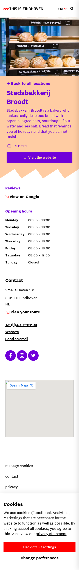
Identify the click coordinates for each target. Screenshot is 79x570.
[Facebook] (10, 355)
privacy (11, 487)
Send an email (16, 338)
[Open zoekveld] (71, 8)
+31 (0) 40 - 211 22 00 (21, 324)
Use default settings (39, 547)
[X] (33, 355)
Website (12, 331)
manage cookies (19, 465)
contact (11, 476)
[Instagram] (22, 355)
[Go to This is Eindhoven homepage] (23, 9)
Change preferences (40, 557)
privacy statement (51, 533)
